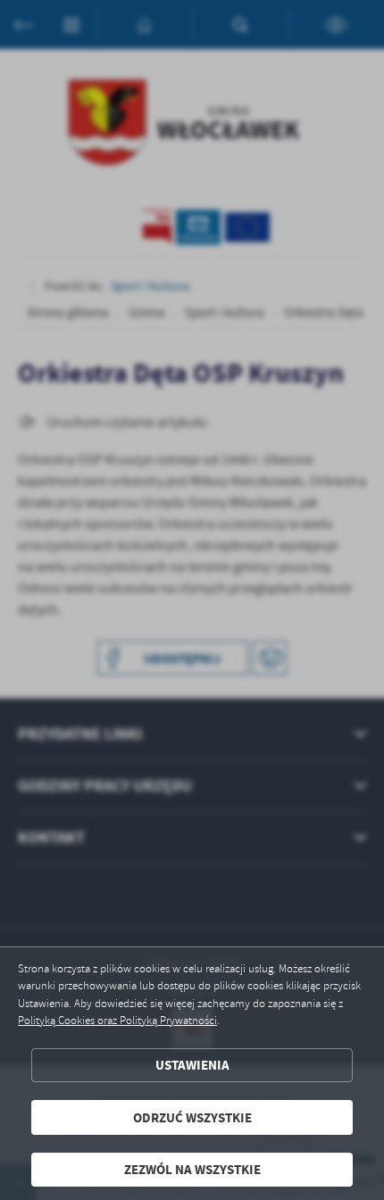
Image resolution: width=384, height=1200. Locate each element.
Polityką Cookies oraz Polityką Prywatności (117, 1020)
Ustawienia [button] (192, 1064)
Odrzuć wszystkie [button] (192, 1117)
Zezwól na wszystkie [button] (192, 1169)
